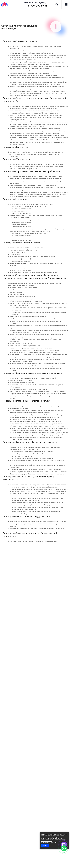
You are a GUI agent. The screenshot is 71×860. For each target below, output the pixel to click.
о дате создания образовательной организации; (27, 51)
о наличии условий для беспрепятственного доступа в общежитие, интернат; (37, 363)
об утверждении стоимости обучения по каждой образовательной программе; (38, 415)
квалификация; (15, 254)
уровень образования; (18, 252)
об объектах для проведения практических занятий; (28, 290)
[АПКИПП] (4, 4)
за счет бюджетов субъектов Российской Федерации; (30, 454)
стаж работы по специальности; (21, 270)
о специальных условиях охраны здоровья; (25, 346)
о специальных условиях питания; (22, 343)
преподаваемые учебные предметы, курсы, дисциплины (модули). (33, 272)
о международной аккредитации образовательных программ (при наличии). (37, 528)
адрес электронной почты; (21, 213)
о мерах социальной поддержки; (21, 380)
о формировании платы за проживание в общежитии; (29, 389)
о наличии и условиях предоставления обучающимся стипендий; (33, 378)
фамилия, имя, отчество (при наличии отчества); (28, 206)
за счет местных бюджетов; (21, 456)
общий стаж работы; (17, 268)
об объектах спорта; (17, 294)
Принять (45, 845)
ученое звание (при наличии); (20, 261)
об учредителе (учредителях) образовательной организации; (32, 53)
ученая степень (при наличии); (20, 259)
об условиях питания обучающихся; (22, 299)
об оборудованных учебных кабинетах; (24, 287)
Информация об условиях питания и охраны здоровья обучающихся (34, 541)
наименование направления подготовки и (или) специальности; (32, 257)
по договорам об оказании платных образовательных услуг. (32, 458)
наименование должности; (21, 209)
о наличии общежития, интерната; (22, 382)
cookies (55, 834)
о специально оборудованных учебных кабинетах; (28, 317)
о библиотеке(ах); (16, 292)
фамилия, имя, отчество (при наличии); (25, 220)
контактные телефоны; (19, 211)
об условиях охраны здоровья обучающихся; (26, 301)
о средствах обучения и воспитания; (23, 296)
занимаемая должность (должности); (23, 250)
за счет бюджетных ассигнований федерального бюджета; (32, 451)
